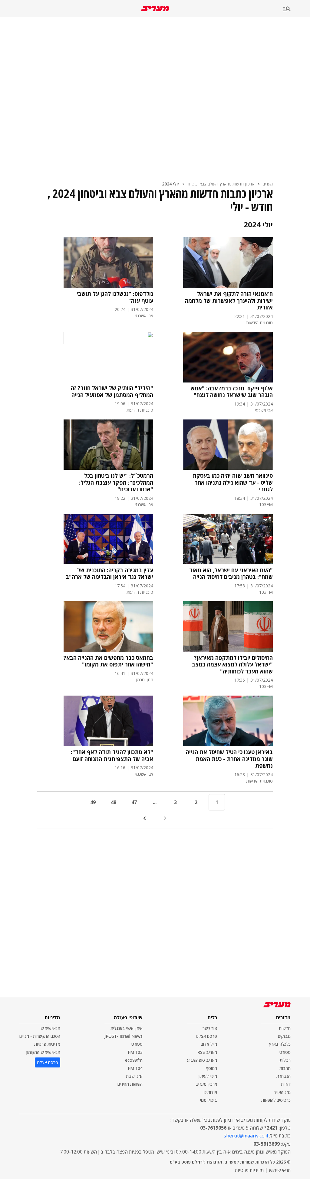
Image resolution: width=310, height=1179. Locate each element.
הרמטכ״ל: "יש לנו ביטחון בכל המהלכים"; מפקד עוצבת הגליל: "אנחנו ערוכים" (116, 482)
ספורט (285, 1052)
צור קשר (210, 1028)
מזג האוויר (282, 1092)
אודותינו (210, 1092)
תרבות (285, 1068)
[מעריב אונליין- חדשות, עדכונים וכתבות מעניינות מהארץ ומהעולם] (155, 8)
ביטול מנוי (208, 1100)
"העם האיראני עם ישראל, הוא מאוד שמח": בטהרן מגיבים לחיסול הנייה (231, 573)
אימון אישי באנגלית (126, 1028)
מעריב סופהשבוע (202, 1060)
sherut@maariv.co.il (246, 1135)
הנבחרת (283, 1076)
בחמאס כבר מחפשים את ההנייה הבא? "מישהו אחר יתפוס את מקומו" (108, 661)
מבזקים (284, 1036)
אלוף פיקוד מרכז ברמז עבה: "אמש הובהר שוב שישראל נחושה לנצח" (231, 392)
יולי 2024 (170, 184)
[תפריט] (296, 9)
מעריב (268, 184)
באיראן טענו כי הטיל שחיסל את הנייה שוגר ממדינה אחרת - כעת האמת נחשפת (229, 759)
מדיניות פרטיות (47, 1044)
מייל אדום (209, 1044)
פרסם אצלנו (206, 1036)
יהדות (286, 1084)
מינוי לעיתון (208, 1076)
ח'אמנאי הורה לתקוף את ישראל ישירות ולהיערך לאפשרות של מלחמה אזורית (229, 300)
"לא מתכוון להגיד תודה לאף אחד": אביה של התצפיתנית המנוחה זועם (112, 755)
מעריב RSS (207, 1052)
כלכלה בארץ (280, 1044)
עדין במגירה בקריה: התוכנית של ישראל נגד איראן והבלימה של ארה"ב (109, 573)
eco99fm (134, 1060)
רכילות (285, 1060)
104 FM (135, 1068)
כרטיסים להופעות (276, 1100)
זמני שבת (134, 1076)
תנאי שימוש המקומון (43, 1052)
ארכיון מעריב (206, 1084)
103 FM (135, 1052)
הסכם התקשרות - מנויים (39, 1036)
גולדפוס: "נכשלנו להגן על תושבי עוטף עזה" (115, 297)
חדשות (285, 1028)
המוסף (211, 1068)
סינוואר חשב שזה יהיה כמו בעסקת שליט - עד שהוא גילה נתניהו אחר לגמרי (233, 482)
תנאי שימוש (50, 1028)
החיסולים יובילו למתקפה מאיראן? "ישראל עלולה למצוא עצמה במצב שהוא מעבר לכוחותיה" (232, 664)
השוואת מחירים (130, 1084)
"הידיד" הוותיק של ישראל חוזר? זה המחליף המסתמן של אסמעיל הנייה (112, 391)
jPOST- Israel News (123, 1036)
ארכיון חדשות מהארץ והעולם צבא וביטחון (220, 184)
